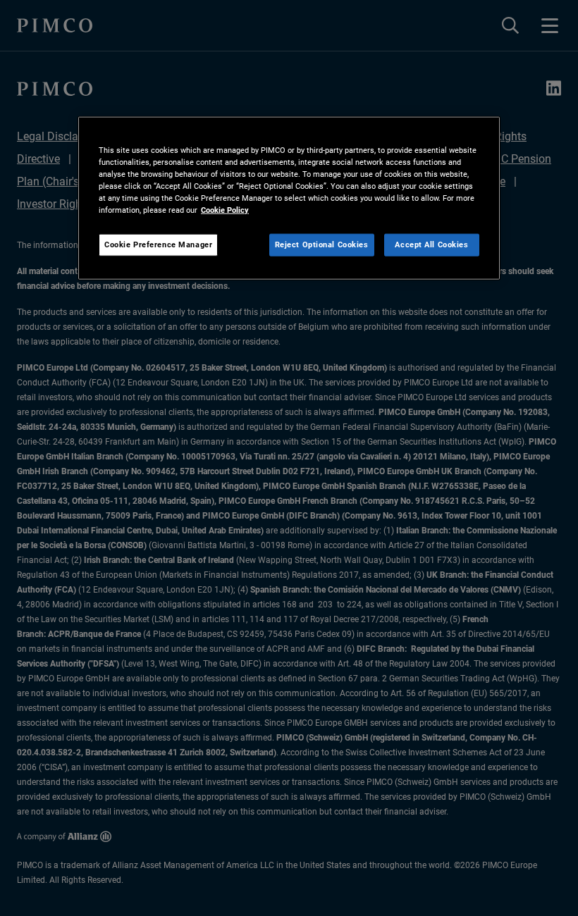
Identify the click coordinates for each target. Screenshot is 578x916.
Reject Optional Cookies (322, 244)
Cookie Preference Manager (158, 244)
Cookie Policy (225, 210)
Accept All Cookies (431, 244)
